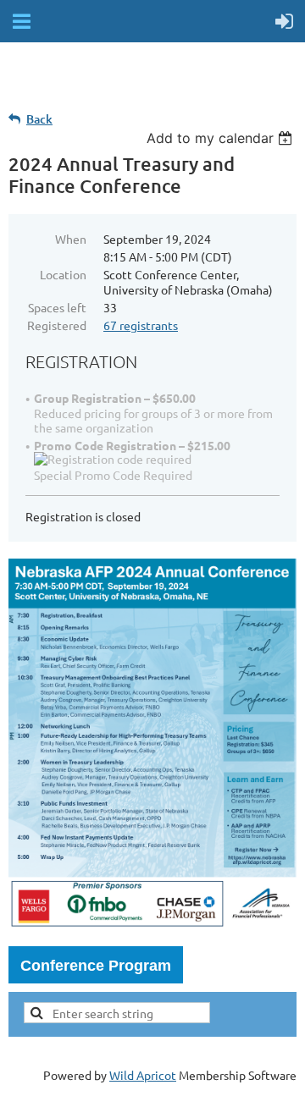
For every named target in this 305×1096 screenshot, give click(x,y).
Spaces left (57, 307)
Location (63, 274)
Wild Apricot (142, 1074)
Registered (56, 325)
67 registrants (140, 325)
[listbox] (222, 138)
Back (39, 119)
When (70, 238)
